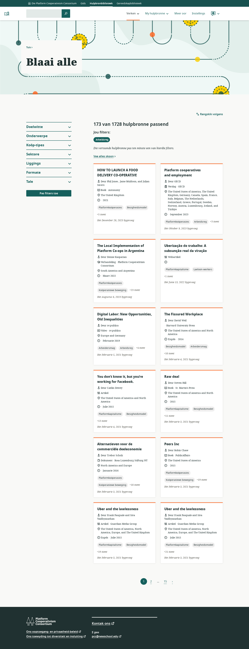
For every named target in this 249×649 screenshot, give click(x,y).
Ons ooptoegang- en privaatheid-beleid (52, 631)
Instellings (198, 13)
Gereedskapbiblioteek (129, 3)
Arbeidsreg (103, 140)
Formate (33, 172)
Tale (29, 181)
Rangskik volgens (211, 114)
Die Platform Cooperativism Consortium (54, 3)
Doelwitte (34, 126)
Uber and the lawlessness (117, 509)
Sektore (32, 154)
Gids (83, 3)
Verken (131, 13)
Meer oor (180, 13)
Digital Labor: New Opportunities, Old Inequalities (124, 317)
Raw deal (171, 376)
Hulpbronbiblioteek (101, 3)
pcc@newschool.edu (105, 636)
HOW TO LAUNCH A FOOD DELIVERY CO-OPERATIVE (117, 173)
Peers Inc (171, 444)
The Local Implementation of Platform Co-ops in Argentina (120, 248)
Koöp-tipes (35, 145)
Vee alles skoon (104, 156)
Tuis (28, 47)
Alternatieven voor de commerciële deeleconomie (119, 447)
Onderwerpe (37, 136)
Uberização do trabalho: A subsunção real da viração (185, 248)
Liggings (33, 163)
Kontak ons (101, 623)
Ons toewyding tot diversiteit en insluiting (54, 636)
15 (165, 582)
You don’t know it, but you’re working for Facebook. (120, 379)
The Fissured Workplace (183, 314)
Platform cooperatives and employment (182, 173)
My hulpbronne (155, 13)
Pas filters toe (49, 193)
